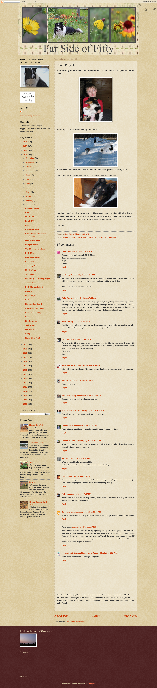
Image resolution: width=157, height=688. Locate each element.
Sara (64, 321)
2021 (25, 349)
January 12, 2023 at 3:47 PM (79, 494)
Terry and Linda (69, 512)
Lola (27, 300)
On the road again (32, 240)
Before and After (32, 229)
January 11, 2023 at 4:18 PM (78, 458)
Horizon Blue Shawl (33, 304)
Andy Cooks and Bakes (34, 308)
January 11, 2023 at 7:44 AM (84, 298)
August (29, 175)
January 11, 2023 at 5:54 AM (83, 275)
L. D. (64, 494)
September (30, 171)
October (29, 167)
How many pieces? (33, 257)
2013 (25, 383)
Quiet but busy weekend (35, 249)
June (28, 183)
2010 (25, 395)
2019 (25, 357)
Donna (64, 251)
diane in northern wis (71, 410)
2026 (25, 142)
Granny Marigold (69, 441)
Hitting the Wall (36, 425)
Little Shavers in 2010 (34, 287)
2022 (25, 344)
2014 (25, 378)
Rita (63, 458)
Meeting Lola (30, 270)
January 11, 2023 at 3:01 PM (89, 441)
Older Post (130, 615)
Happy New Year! (32, 338)
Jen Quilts (29, 274)
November (30, 162)
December (30, 158)
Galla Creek (67, 298)
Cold (27, 225)
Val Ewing (66, 275)
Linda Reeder (67, 425)
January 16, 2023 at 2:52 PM (105, 553)
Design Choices (31, 244)
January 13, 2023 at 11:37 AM (88, 512)
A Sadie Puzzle (31, 283)
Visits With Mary (69, 395)
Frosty (28, 317)
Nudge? (28, 334)
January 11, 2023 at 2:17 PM (86, 425)
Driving (32, 482)
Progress (28, 291)
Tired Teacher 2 (68, 365)
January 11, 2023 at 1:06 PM (92, 410)
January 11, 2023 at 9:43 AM (79, 339)
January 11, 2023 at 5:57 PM (78, 476)
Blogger (91, 683)
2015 (25, 374)
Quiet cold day (31, 217)
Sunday (32, 462)
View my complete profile (30, 116)
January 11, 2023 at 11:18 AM (80, 380)
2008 (25, 404)
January (29, 205)
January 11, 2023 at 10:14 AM (88, 365)
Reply (64, 267)
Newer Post (61, 615)
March (29, 196)
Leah (64, 476)
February (30, 200)
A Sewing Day (31, 266)
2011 (25, 391)
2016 (25, 370)
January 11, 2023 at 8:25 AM (78, 321)
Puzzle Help (30, 221)
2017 (25, 366)
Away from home (36, 442)
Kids (27, 212)
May (28, 188)
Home (96, 615)
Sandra (65, 380)
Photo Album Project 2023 (106, 237)
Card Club (29, 262)
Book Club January (33, 312)
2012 (25, 387)
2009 (25, 400)
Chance (66, 237)
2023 (25, 154)
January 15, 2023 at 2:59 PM (84, 527)
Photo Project (31, 295)
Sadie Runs (29, 325)
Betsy (64, 339)
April (28, 192)
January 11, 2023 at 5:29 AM (80, 251)
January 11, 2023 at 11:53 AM (89, 395)
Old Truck (29, 329)
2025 (25, 146)
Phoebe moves (31, 321)
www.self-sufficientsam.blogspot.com (77, 553)
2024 (25, 150)
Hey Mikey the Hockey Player (37, 278)
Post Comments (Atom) (75, 622)
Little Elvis (75, 237)
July (28, 179)
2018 (25, 361)
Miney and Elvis (87, 237)
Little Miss (29, 253)
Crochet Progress (32, 208)
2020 (25, 353)
